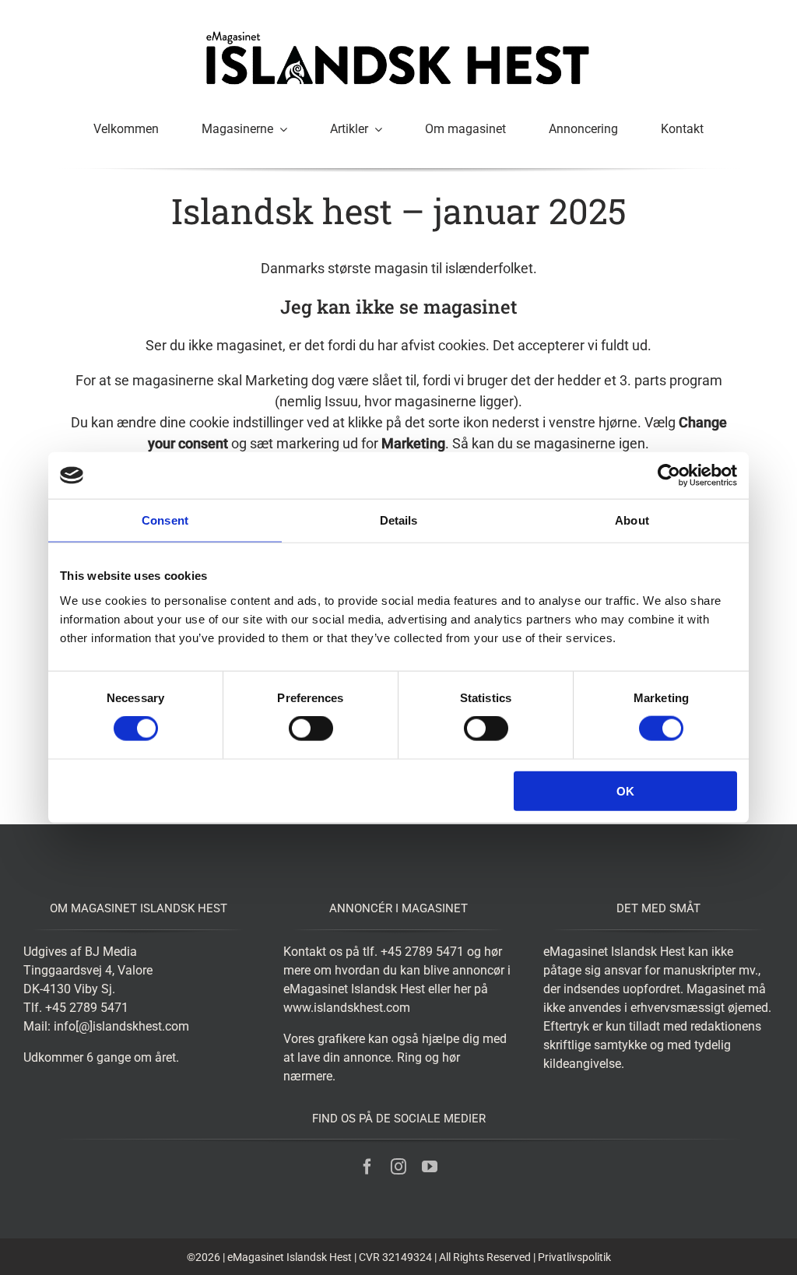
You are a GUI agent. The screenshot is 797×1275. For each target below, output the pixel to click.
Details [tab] (399, 520)
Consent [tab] (165, 520)
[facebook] (367, 1167)
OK (625, 790)
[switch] (311, 728)
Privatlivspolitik (574, 1257)
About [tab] (632, 520)
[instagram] (398, 1167)
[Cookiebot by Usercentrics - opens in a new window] (669, 475)
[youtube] (429, 1167)
